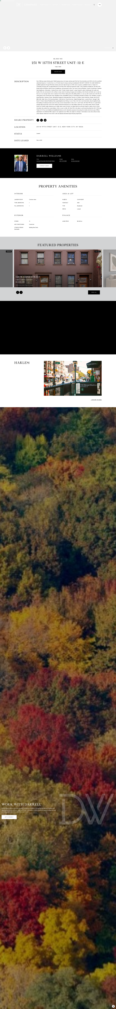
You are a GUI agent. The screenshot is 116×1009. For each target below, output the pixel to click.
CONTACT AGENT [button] (44, 165)
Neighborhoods (66, 4)
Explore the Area (97, 399)
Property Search (44, 4)
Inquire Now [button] (58, 71)
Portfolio (55, 4)
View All (94, 292)
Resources (87, 4)
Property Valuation (77, 4)
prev (4, 47)
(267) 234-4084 (63, 161)
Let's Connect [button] (9, 817)
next (8, 47)
